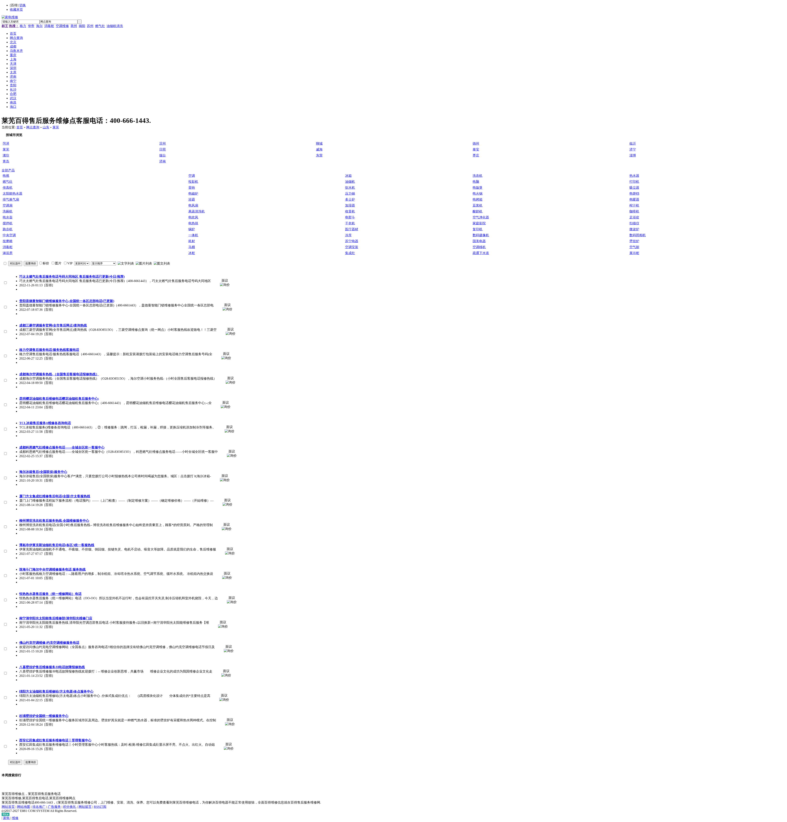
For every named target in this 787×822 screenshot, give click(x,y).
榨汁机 (634, 205)
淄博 (632, 155)
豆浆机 (477, 205)
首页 (19, 127)
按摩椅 (8, 241)
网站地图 (23, 806)
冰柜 (191, 253)
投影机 (193, 181)
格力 (23, 26)
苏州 (90, 26)
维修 (15, 818)
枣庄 (476, 155)
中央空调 (9, 235)
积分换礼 (69, 806)
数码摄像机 (481, 235)
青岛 (6, 161)
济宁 (632, 149)
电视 (6, 175)
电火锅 (477, 193)
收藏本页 (16, 9)
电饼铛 (634, 193)
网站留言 (85, 806)
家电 (6, 818)
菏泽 (6, 143)
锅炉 (191, 229)
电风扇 (193, 205)
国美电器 (479, 241)
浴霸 (191, 199)
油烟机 (350, 181)
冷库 (348, 235)
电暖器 (634, 199)
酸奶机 (477, 211)
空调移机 (479, 247)
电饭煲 (477, 187)
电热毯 (193, 223)
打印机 (634, 181)
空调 (191, 175)
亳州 (74, 26)
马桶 (191, 247)
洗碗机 (8, 211)
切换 (22, 5)
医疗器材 (351, 229)
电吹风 (193, 217)
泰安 (476, 149)
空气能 (634, 247)
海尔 (39, 26)
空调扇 (8, 205)
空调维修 (62, 26)
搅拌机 (8, 223)
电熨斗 (350, 217)
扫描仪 (634, 223)
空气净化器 (481, 217)
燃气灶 (100, 26)
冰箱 (348, 175)
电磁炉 (193, 193)
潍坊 (6, 155)
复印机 (477, 229)
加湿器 (350, 205)
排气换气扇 (11, 199)
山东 (46, 127)
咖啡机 (634, 211)
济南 (162, 161)
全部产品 (8, 170)
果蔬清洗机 (196, 211)
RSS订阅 (100, 806)
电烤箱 (477, 199)
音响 (191, 187)
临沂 (632, 143)
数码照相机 (637, 235)
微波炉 (634, 229)
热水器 (634, 175)
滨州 (162, 143)
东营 (319, 155)
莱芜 (55, 127)
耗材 (191, 241)
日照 (162, 149)
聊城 (319, 143)
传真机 (8, 187)
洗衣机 (477, 175)
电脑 (476, 181)
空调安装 (351, 247)
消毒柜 (49, 26)
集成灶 (350, 253)
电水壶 (8, 217)
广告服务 (54, 806)
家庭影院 (479, 223)
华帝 (31, 26)
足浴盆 (634, 217)
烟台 (162, 155)
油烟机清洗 (115, 26)
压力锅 (350, 193)
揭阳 (82, 26)
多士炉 (350, 199)
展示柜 (634, 253)
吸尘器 (634, 187)
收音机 (350, 211)
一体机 (193, 235)
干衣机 (350, 223)
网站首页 (8, 806)
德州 (476, 143)
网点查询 (32, 127)
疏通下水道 (481, 253)
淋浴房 (8, 253)
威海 (319, 149)
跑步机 (8, 229)
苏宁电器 (351, 241)
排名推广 (38, 806)
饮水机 (350, 187)
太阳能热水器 (12, 193)
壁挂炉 (634, 241)
